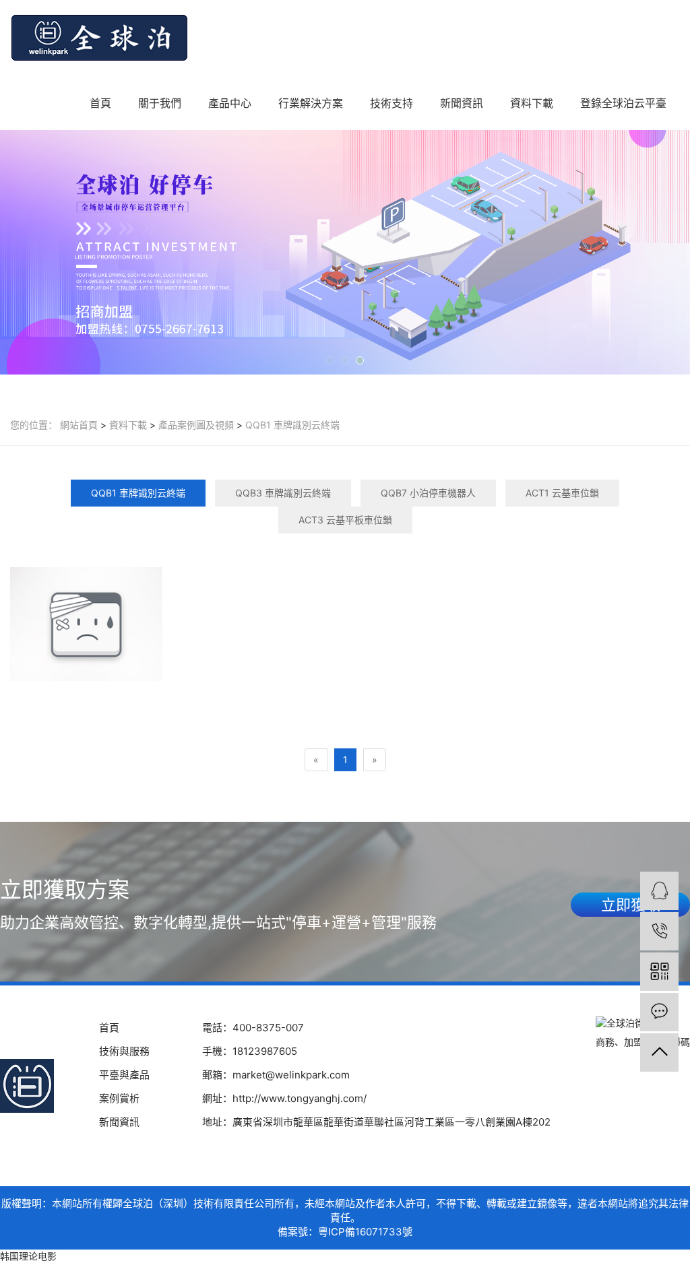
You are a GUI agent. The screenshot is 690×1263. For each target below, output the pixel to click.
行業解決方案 (310, 103)
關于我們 (159, 103)
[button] (330, 360)
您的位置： (33, 424)
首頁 (100, 103)
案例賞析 (119, 1098)
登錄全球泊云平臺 (623, 103)
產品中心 (229, 103)
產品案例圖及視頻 (195, 424)
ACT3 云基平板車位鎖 (345, 519)
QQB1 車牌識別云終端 (291, 424)
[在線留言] (659, 1012)
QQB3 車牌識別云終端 (283, 492)
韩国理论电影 (28, 1256)
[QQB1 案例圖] (86, 624)
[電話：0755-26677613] (659, 931)
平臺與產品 (124, 1074)
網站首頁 (79, 424)
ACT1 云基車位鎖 (562, 492)
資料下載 (531, 103)
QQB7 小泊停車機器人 (428, 492)
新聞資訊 (461, 103)
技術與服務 (124, 1051)
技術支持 (391, 103)
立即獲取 (630, 904)
